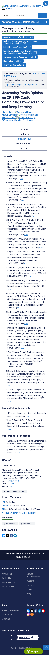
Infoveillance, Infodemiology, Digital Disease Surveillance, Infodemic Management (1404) (20, 52)
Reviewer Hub (8, 582)
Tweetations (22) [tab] (24, 143)
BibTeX (5, 506)
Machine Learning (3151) (12, 61)
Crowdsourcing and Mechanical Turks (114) (19, 57)
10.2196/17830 (12, 481)
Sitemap (6, 619)
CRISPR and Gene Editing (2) (14, 65)
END (4, 502)
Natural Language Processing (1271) (17, 47)
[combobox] (25, 15)
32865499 (11, 484)
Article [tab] (24, 129)
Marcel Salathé (9, 117)
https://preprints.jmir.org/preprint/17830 (22, 84)
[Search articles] (42, 15)
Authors (30, 580)
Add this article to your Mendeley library (19, 513)
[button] (46, 3)
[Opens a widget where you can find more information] (33, 651)
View (21, 179)
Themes (30, 585)
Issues (30, 589)
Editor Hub (7, 578)
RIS (3, 509)
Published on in (24, 74)
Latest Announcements (34, 575)
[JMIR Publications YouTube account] (43, 611)
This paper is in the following (18, 30)
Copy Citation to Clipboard (15, 492)
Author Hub (7, 574)
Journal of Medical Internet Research (21, 22)
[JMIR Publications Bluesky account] (28, 611)
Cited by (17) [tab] (24, 139)
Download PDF (10, 524)
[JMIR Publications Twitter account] (32, 611)
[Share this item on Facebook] (11, 535)
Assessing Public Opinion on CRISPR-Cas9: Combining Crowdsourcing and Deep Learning (23, 100)
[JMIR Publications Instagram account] (28, 614)
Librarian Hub (8, 586)
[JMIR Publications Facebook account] (35, 611)
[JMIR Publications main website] (24, 7)
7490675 (12, 486)
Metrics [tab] (25, 148)
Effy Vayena (8, 120)
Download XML (28, 524)
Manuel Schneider (10, 115)
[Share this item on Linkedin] (15, 535)
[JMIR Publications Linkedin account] (39, 611)
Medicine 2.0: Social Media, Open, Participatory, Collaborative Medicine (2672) (21, 42)
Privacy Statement (10, 610)
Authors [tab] (24, 134)
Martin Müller (8, 112)
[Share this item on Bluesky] (3, 535)
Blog (29, 593)
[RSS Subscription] (32, 614)
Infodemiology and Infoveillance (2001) (18, 37)
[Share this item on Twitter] (7, 535)
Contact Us (7, 614)
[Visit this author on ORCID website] (24, 112)
